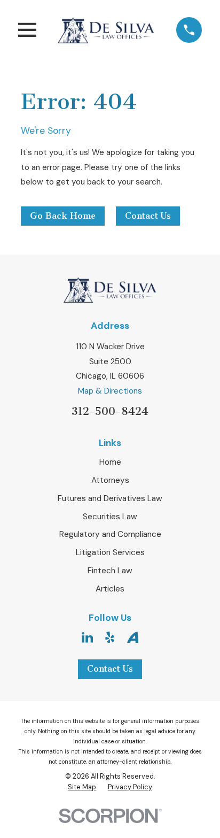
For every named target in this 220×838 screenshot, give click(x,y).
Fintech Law (110, 570)
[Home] (106, 29)
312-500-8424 (110, 411)
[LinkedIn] (87, 637)
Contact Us (148, 216)
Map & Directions (110, 391)
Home (110, 462)
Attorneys (110, 480)
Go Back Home (63, 216)
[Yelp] (109, 637)
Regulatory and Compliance (110, 534)
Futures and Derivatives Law (110, 498)
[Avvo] (132, 637)
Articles (110, 588)
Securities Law (110, 516)
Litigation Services (110, 552)
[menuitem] (82, 787)
